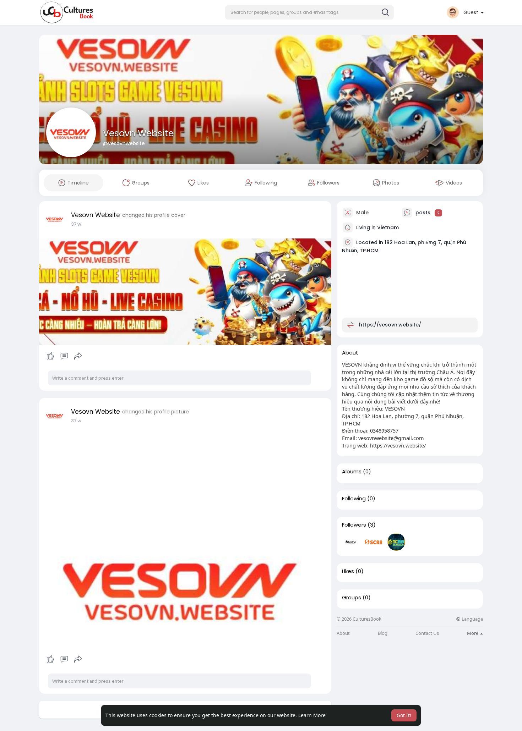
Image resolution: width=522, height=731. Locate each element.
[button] (309, 12)
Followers (354, 525)
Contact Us (427, 633)
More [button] (473, 633)
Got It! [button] (404, 715)
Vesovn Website (138, 133)
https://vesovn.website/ (390, 324)
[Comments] (64, 356)
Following (354, 498)
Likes (348, 571)
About (343, 633)
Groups (351, 597)
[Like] (64, 356)
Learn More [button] (312, 715)
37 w (76, 224)
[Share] (78, 356)
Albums (351, 471)
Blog (382, 633)
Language (472, 619)
